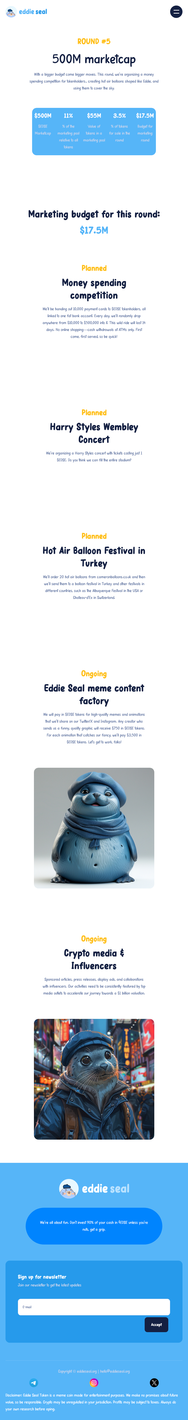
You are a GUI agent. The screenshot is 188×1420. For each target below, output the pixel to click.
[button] (176, 12)
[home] (26, 11)
